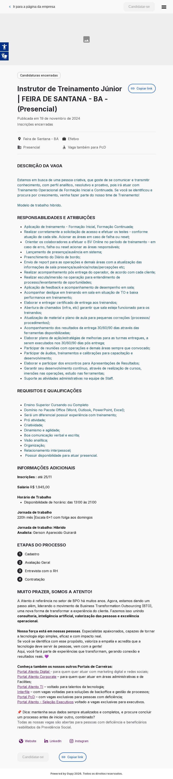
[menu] (164, 7)
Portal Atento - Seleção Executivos (45, 702)
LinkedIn (55, 741)
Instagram (81, 741)
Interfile (23, 692)
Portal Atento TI (30, 687)
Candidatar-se (139, 6)
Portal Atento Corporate (36, 677)
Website (30, 741)
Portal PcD (26, 697)
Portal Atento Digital (33, 671)
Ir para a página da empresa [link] (34, 6)
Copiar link (144, 88)
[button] (164, 7)
